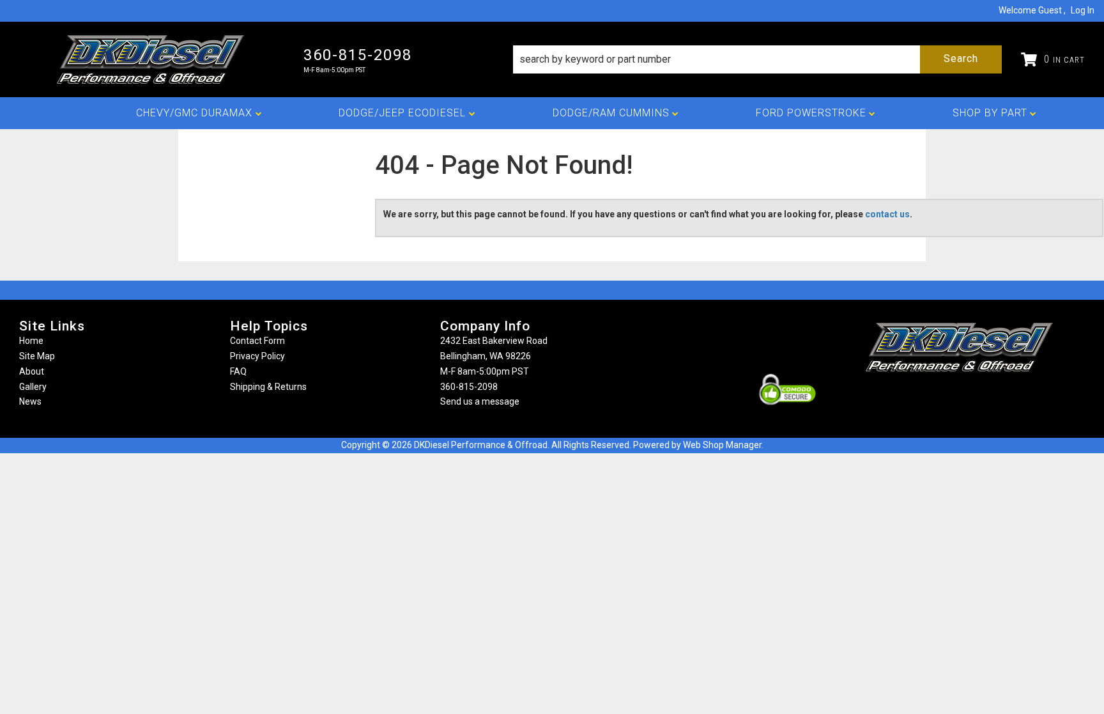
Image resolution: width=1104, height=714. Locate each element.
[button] (757, 59)
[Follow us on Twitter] (973, 397)
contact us (887, 214)
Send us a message (479, 401)
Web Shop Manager (722, 445)
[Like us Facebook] (938, 397)
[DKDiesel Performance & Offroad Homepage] (152, 59)
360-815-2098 (469, 387)
